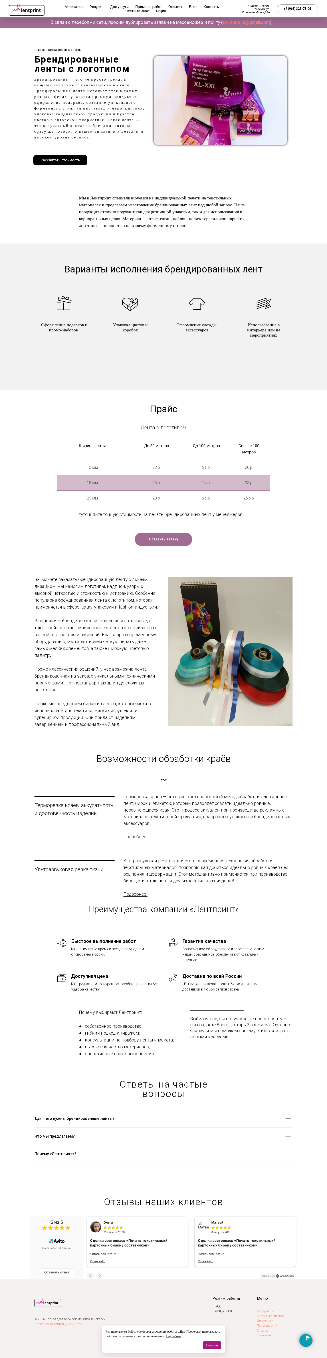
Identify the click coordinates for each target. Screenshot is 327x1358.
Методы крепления (271, 1316)
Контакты (212, 7)
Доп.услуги (119, 7)
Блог (193, 7)
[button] (60, 160)
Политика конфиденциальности (58, 1324)
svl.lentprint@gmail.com (246, 22)
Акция (160, 11)
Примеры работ (148, 7)
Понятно (212, 1345)
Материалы (74, 7)
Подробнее (173, 1336)
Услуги (96, 7)
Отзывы (175, 7)
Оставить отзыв (56, 1272)
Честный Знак (137, 11)
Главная (39, 49)
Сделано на (268, 1276)
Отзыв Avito (97, 1261)
